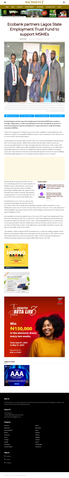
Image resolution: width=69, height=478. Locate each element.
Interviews (40, 7)
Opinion (37, 432)
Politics (37, 435)
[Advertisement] (34, 168)
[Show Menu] (5, 2)
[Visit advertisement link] (34, 13)
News (12, 7)
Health (6, 442)
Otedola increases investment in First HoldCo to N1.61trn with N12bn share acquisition (55, 186)
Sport (59, 7)
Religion (37, 437)
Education (7, 428)
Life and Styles (50, 7)
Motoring (38, 428)
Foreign (6, 439)
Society (37, 439)
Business (19, 7)
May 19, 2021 (32, 39)
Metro (37, 425)
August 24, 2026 (49, 190)
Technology (38, 444)
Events (6, 432)
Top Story (38, 446)
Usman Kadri (23, 39)
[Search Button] (64, 2)
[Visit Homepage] (34, 2)
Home (7, 7)
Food (5, 437)
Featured (6, 435)
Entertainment (29, 7)
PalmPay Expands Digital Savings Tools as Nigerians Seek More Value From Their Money (54, 195)
